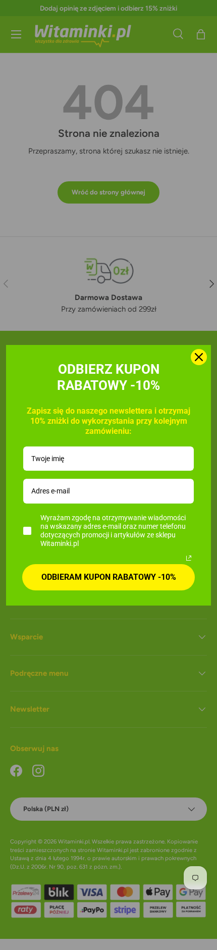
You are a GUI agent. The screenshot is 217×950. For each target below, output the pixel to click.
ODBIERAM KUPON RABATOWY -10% (108, 577)
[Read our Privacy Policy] (189, 558)
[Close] (199, 357)
